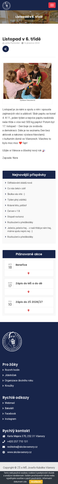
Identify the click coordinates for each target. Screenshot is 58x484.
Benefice (21, 265)
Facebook (10, 413)
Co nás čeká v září (16, 188)
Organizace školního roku (19, 380)
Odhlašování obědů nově (19, 183)
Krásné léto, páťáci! (17, 205)
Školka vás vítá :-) (16, 194)
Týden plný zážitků (16, 199)
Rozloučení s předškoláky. (20, 237)
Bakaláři (9, 408)
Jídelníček (10, 375)
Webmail (10, 402)
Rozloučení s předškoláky (20, 222)
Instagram (10, 418)
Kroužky (9, 385)
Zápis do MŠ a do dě (29, 283)
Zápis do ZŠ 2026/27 (29, 302)
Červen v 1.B (13, 211)
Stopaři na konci (15, 216)
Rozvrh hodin (12, 369)
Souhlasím (36, 482)
